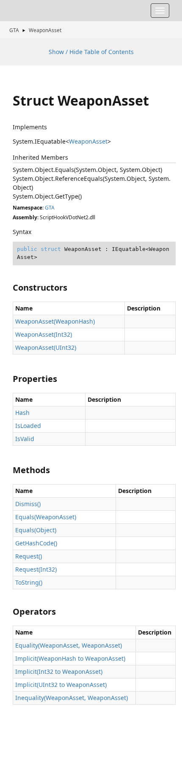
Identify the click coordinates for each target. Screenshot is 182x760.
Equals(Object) (35, 530)
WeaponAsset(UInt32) (45, 347)
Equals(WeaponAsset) (45, 517)
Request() (28, 556)
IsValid (24, 439)
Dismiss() (28, 504)
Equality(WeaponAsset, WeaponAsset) (68, 645)
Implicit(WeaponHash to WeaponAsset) (70, 658)
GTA (14, 30)
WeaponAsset (45, 30)
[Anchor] (9, 287)
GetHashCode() (36, 543)
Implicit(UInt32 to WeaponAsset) (61, 685)
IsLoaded (28, 426)
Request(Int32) (36, 569)
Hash (22, 413)
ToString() (28, 582)
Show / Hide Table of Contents (91, 52)
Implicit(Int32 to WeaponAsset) (58, 671)
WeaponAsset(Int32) (43, 334)
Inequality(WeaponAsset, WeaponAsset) (71, 698)
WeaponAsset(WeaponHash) (55, 321)
